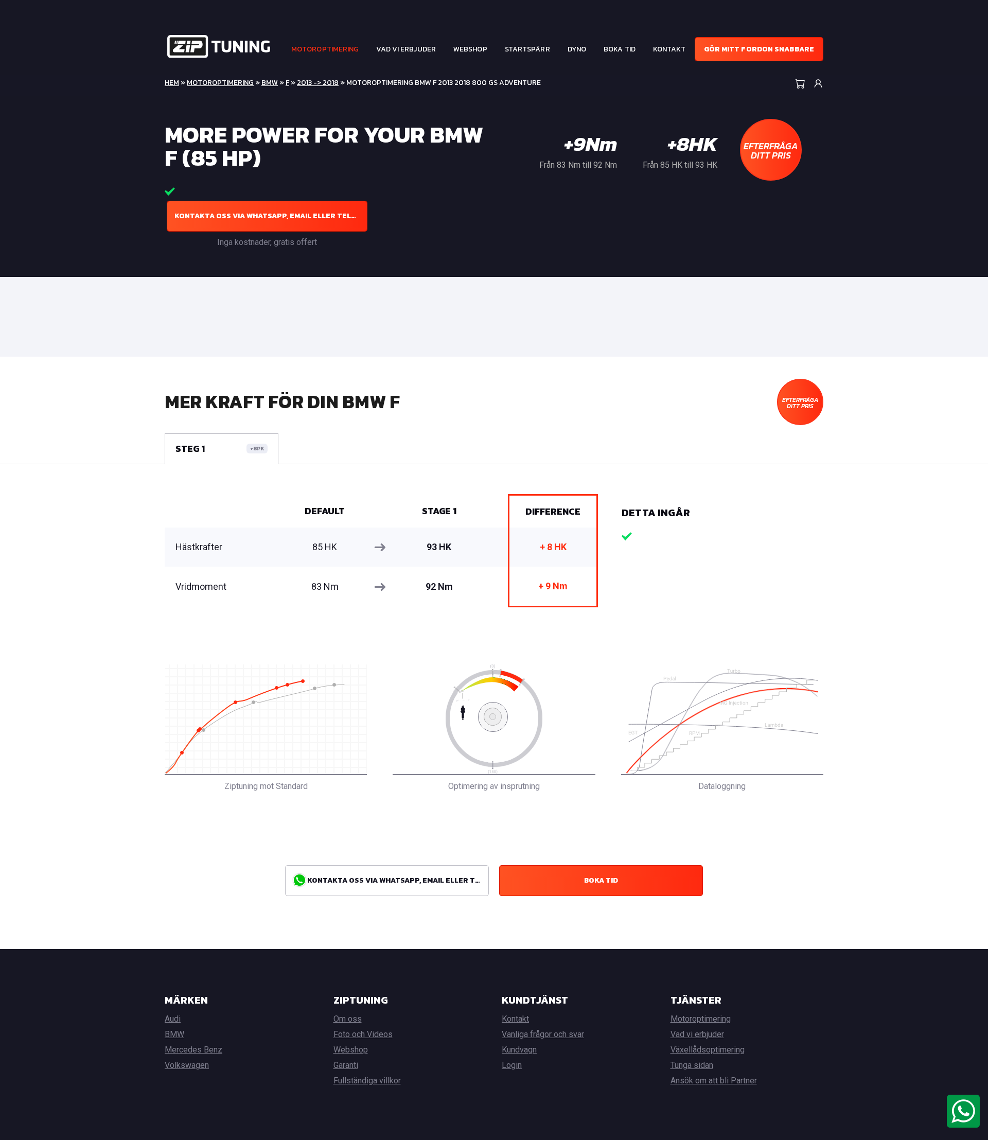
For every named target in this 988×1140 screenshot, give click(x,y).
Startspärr (527, 49)
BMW (269, 82)
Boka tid (620, 49)
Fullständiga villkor (367, 1080)
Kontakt (669, 49)
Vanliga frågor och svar (543, 1034)
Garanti (345, 1065)
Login (512, 1065)
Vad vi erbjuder (406, 49)
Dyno (577, 49)
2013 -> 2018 (318, 82)
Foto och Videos (363, 1034)
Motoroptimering (325, 49)
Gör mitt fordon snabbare (759, 49)
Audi (173, 1019)
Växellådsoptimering (708, 1050)
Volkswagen (187, 1065)
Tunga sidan (692, 1065)
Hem (172, 82)
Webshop (470, 49)
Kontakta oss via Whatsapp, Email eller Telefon (270, 216)
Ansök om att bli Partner (714, 1080)
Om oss (347, 1019)
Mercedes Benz (193, 1050)
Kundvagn (519, 1050)
